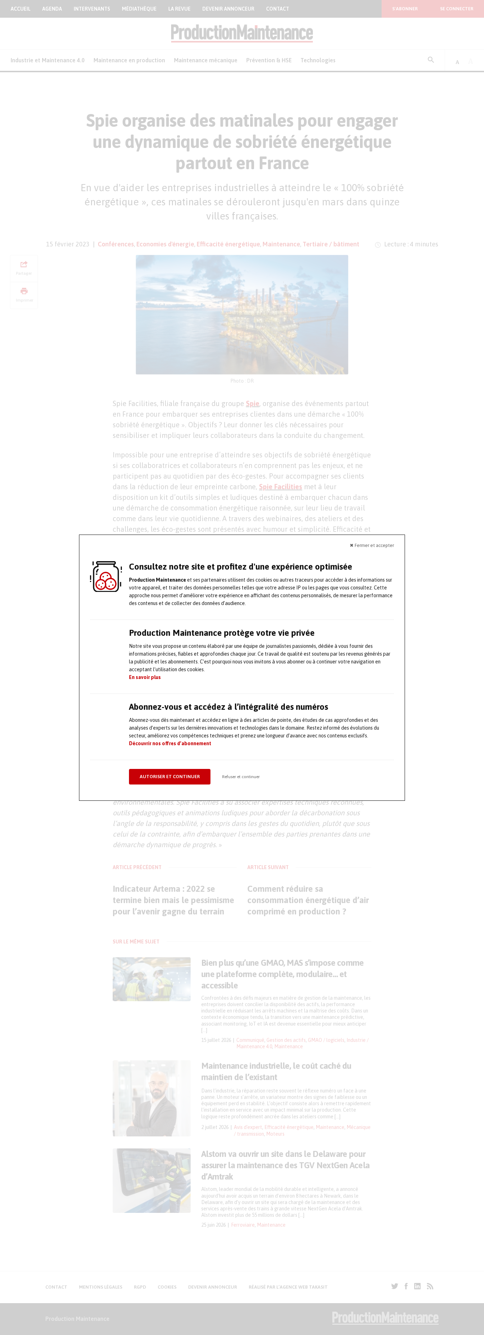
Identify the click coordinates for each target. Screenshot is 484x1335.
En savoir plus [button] (145, 677)
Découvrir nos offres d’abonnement (170, 743)
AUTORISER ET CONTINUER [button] (170, 776)
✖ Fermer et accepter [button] (372, 545)
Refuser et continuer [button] (241, 776)
